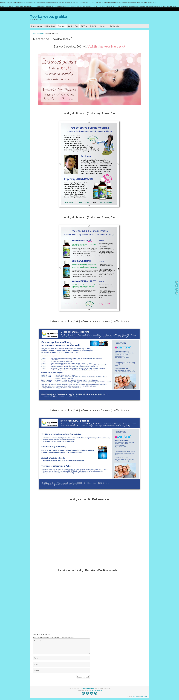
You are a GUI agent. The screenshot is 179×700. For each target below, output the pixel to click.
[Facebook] (176, 285)
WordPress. (143, 696)
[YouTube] (176, 282)
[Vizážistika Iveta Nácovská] (89, 104)
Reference (40, 33)
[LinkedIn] (176, 289)
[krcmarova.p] (176, 293)
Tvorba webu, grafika (48, 16)
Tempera (135, 696)
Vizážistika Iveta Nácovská (106, 46)
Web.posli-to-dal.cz (88, 688)
